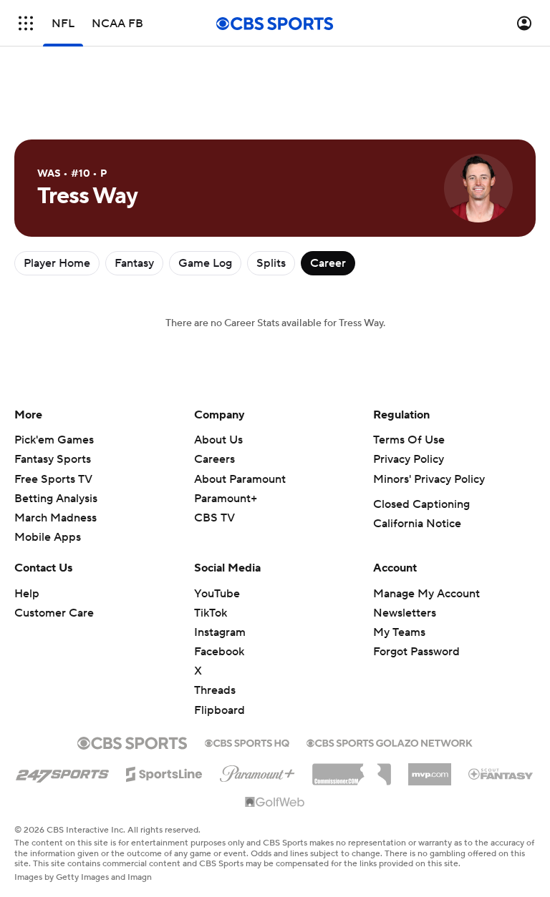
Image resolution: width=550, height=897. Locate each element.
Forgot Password (416, 651)
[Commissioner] (351, 769)
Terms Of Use (409, 440)
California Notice (417, 523)
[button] (26, 23)
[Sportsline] (164, 772)
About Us (218, 440)
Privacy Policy (408, 459)
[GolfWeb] (275, 802)
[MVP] (429, 769)
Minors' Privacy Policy (429, 479)
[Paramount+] (257, 771)
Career (328, 263)
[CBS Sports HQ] (247, 742)
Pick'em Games (54, 440)
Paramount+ (225, 498)
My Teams (399, 632)
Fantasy (134, 263)
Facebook (219, 651)
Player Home (57, 263)
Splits (271, 263)
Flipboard (219, 710)
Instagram (220, 632)
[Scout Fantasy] (501, 773)
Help (26, 594)
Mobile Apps (47, 537)
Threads (215, 690)
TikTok (210, 613)
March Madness (55, 518)
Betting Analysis (55, 498)
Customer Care (54, 613)
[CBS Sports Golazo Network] (390, 742)
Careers (214, 459)
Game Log (205, 263)
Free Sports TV (53, 479)
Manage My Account (426, 594)
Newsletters (404, 613)
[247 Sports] (62, 772)
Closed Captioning (421, 504)
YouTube (217, 594)
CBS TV (214, 518)
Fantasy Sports (52, 459)
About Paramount (240, 479)
